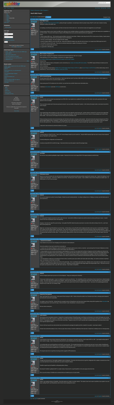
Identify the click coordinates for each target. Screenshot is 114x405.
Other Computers (44, 10)
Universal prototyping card (9, 76)
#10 (109, 239)
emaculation (104, 301)
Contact (108, 8)
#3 (109, 74)
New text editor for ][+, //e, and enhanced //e (14, 57)
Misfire (8, 18)
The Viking (6, 82)
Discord (8, 16)
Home (5, 8)
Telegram (8, 20)
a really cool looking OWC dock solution (78, 62)
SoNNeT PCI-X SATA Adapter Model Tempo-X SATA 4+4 (67, 67)
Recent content (8, 27)
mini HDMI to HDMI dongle (45, 59)
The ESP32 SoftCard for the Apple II (12, 56)
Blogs (6, 87)
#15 (109, 356)
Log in (31, 16)
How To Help (97, 8)
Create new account (9, 38)
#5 (109, 130)
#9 (109, 214)
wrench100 (6, 71)
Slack (8, 19)
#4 (109, 95)
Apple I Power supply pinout (11, 54)
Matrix (8, 15)
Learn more (6, 22)
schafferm (6, 74)
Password (6, 35)
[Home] (12, 6)
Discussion (37, 10)
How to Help (16, 110)
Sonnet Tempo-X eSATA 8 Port (88, 67)
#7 (109, 172)
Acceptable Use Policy (9, 93)
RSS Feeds (7, 90)
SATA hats (57, 86)
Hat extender (48, 86)
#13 (109, 313)
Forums (8, 8)
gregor (5, 77)
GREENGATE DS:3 (9, 59)
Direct (13, 46)
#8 (109, 193)
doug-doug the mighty (34, 22)
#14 (109, 335)
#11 (109, 271)
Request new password (10, 40)
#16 (109, 377)
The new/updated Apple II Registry (10, 73)
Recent (12, 8)
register (35, 16)
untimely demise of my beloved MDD (51, 22)
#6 (109, 151)
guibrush (6, 68)
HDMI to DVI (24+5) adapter (58, 59)
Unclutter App (18, 46)
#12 (109, 292)
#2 (109, 52)
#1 (109, 19)
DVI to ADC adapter (70, 59)
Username (6, 32)
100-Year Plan (103, 8)
